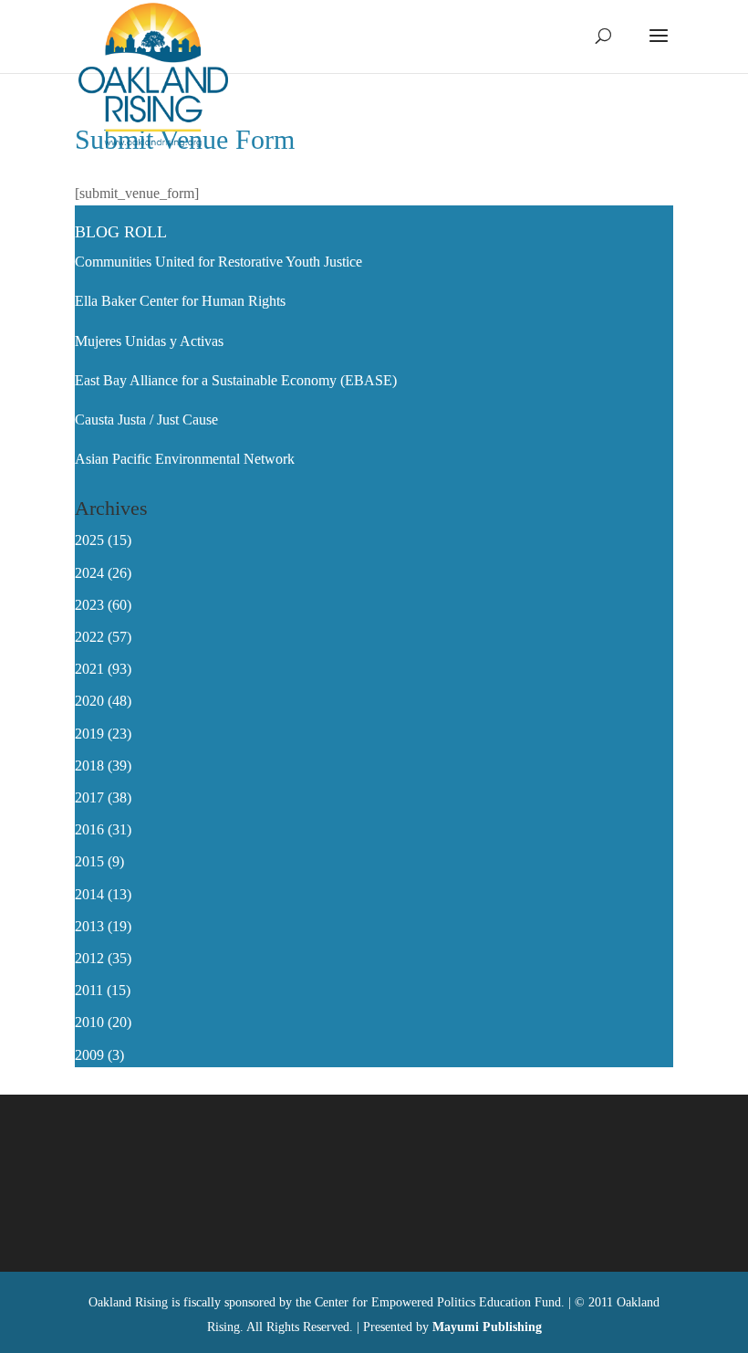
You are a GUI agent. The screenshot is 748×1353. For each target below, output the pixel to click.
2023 (89, 605)
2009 (89, 1055)
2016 (89, 829)
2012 (89, 958)
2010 (89, 1022)
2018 (89, 765)
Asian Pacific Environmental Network (185, 459)
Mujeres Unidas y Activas (149, 341)
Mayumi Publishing (487, 1327)
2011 (89, 990)
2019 (89, 733)
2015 (89, 861)
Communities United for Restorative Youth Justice (218, 261)
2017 (89, 797)
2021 (89, 668)
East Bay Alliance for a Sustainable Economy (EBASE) (236, 380)
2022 (89, 637)
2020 (89, 700)
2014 (89, 894)
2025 (89, 540)
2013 (89, 926)
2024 (89, 573)
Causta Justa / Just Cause (146, 419)
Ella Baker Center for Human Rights (180, 301)
